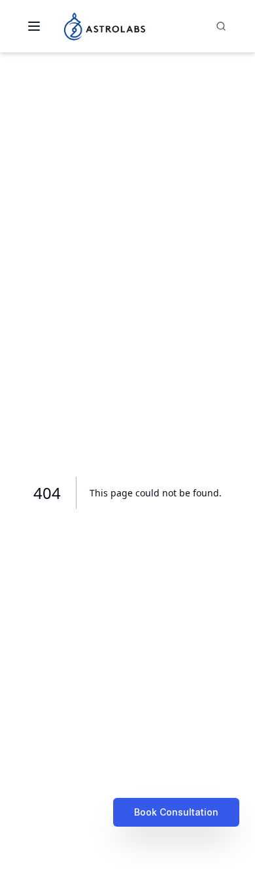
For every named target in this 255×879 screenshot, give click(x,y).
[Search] (221, 26)
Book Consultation (176, 812)
